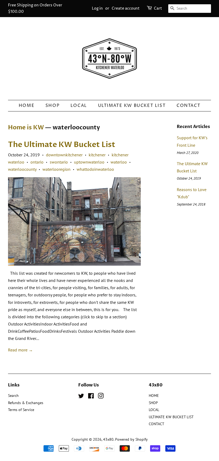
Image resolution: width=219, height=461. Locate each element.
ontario (37, 162)
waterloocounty (22, 169)
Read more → (20, 349)
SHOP (52, 106)
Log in (97, 8)
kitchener (97, 154)
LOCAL (79, 106)
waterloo (119, 162)
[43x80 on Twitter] (81, 396)
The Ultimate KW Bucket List (61, 145)
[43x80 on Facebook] (91, 396)
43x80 (108, 439)
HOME (26, 106)
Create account (126, 8)
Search (13, 395)
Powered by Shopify (131, 439)
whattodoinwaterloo (95, 169)
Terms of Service (21, 409)
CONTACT (188, 106)
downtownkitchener (64, 154)
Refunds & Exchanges (25, 402)
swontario (59, 162)
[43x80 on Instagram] (101, 396)
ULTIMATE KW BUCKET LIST (132, 106)
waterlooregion (56, 169)
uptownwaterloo (89, 162)
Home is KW (26, 127)
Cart (158, 8)
